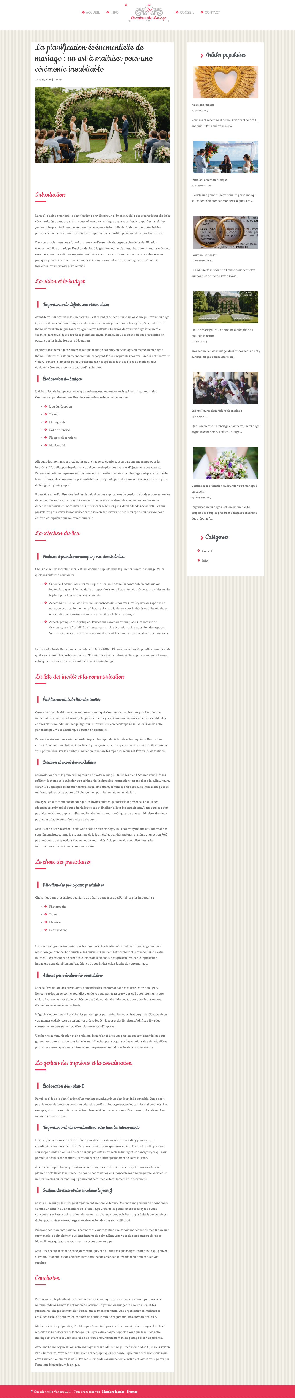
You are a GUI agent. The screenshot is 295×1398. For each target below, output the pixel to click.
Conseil (187, 12)
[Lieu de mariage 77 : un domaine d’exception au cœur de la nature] (225, 320)
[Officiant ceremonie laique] (225, 170)
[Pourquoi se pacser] (225, 245)
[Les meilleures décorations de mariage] (225, 401)
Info (114, 12)
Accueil (93, 12)
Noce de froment (203, 105)
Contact (212, 12)
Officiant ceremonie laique (209, 180)
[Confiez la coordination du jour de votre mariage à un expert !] (225, 476)
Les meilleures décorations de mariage (217, 410)
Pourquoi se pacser (204, 255)
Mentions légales (113, 1391)
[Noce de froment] (225, 95)
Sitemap (132, 1391)
